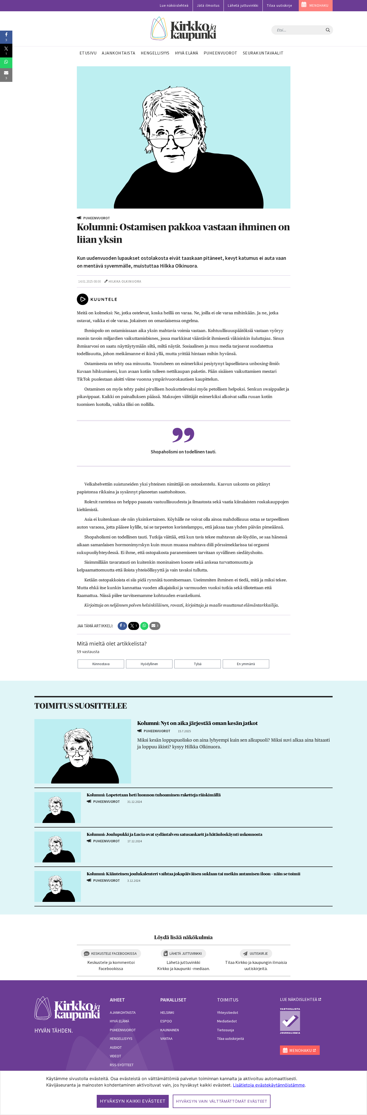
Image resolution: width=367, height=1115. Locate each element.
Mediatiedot (227, 1021)
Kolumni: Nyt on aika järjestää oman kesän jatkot (197, 723)
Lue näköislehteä (174, 5)
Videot (115, 1056)
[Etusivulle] (184, 29)
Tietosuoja (225, 1029)
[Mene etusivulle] (67, 1008)
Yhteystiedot (227, 1012)
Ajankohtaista (123, 1012)
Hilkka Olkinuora (125, 281)
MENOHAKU (319, 5)
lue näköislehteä (298, 999)
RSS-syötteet (122, 1064)
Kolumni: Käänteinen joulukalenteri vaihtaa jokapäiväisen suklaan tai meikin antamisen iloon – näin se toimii (193, 874)
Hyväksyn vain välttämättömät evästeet (221, 1101)
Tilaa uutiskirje (279, 5)
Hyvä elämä (119, 1021)
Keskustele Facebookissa (114, 953)
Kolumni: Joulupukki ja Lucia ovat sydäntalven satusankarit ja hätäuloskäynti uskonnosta (174, 834)
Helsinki (167, 1012)
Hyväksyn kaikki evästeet (132, 1101)
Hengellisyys (121, 1038)
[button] (122, 626)
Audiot (116, 1047)
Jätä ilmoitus (208, 5)
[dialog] (183, 1093)
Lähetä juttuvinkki (243, 5)
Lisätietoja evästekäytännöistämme (269, 1085)
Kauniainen (169, 1029)
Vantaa (166, 1038)
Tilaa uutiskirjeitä (230, 1038)
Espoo (166, 1021)
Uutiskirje (259, 953)
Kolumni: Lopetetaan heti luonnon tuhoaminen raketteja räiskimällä (154, 795)
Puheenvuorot (123, 1029)
